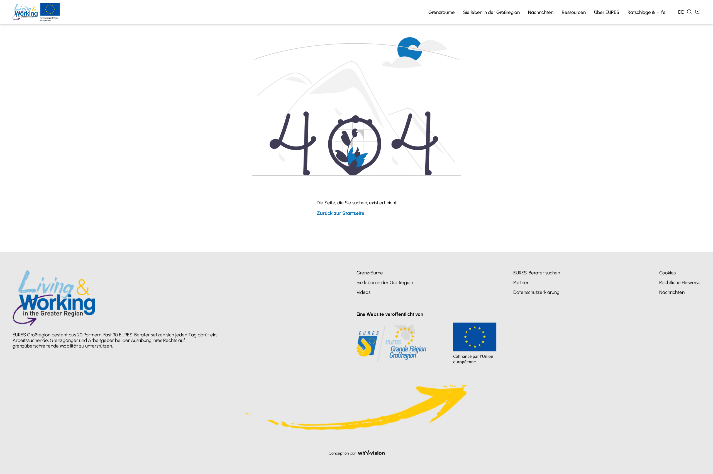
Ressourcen (574, 12)
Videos (363, 292)
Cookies (667, 273)
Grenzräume (441, 12)
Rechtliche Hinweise (679, 282)
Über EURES (606, 12)
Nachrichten (540, 12)
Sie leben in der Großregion (491, 12)
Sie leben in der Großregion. (385, 282)
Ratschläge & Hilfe (646, 12)
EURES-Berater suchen (536, 273)
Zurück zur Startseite (340, 213)
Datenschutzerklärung (536, 292)
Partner (521, 282)
